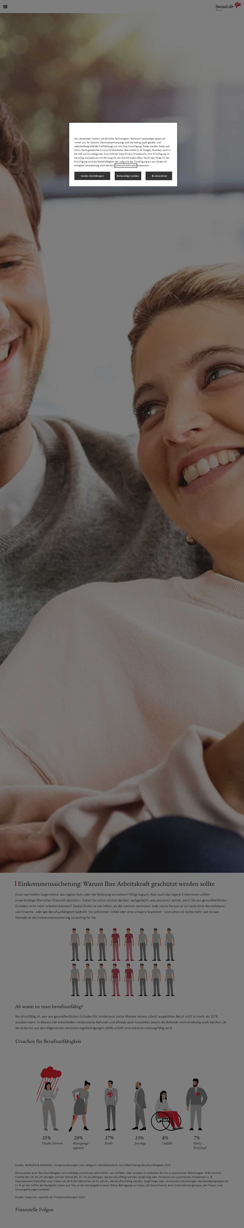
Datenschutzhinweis (125, 165)
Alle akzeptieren (158, 176)
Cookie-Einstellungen (92, 176)
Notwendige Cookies (128, 176)
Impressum (143, 165)
